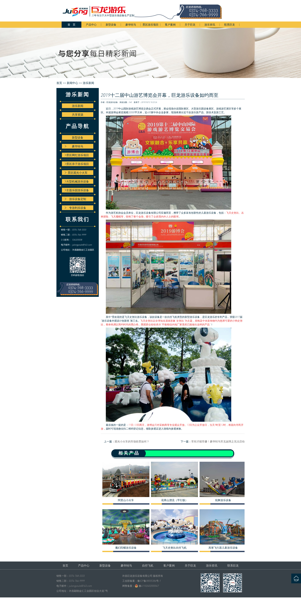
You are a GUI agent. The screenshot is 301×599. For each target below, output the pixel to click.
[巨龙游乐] (144, 10)
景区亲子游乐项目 (77, 164)
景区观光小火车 (77, 172)
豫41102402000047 (149, 585)
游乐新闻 (88, 83)
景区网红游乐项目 (77, 155)
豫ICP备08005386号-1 (149, 580)
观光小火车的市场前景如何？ (132, 441)
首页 (65, 565)
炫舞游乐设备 (223, 500)
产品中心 (91, 24)
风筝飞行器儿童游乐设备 (223, 547)
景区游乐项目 (150, 24)
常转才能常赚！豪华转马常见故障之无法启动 (218, 441)
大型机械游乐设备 (77, 181)
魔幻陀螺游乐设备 (126, 547)
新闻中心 (72, 83)
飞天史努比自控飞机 (175, 547)
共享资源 (77, 114)
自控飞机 (172, 316)
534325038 (77, 239)
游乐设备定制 (77, 199)
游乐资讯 (209, 24)
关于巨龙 (190, 24)
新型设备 (111, 24)
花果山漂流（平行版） (174, 500)
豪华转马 (130, 24)
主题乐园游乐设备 (77, 190)
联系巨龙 (229, 24)
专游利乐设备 (77, 207)
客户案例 (170, 24)
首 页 (71, 24)
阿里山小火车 (126, 500)
